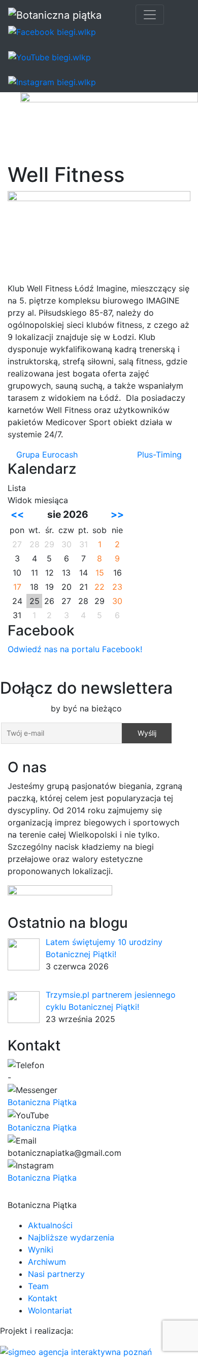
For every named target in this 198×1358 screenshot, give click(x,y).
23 (117, 587)
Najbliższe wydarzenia (71, 1237)
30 (117, 601)
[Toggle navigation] (150, 15)
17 (17, 587)
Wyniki (40, 1249)
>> (117, 514)
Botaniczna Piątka (42, 1102)
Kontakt (42, 1298)
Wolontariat (50, 1310)
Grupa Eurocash (46, 454)
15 (99, 573)
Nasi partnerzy (56, 1274)
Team (38, 1286)
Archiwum (47, 1262)
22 (99, 587)
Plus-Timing (160, 454)
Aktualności (50, 1225)
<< (17, 514)
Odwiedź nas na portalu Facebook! (75, 649)
